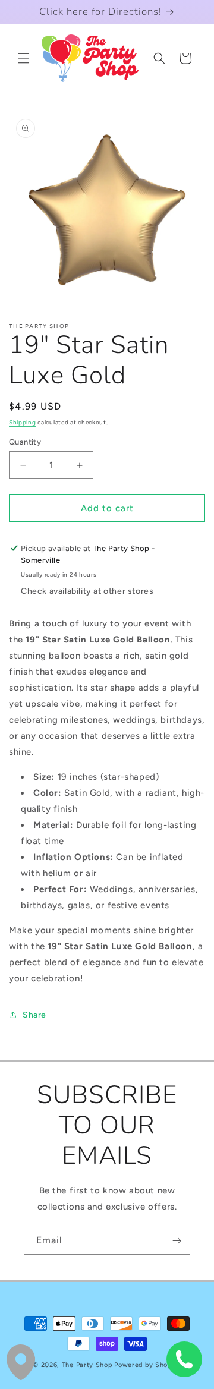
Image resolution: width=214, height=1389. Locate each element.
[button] (24, 58)
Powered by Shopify (147, 1365)
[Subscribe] (176, 1241)
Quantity (25, 441)
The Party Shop (87, 1365)
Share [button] (34, 1015)
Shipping (22, 422)
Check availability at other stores (87, 591)
